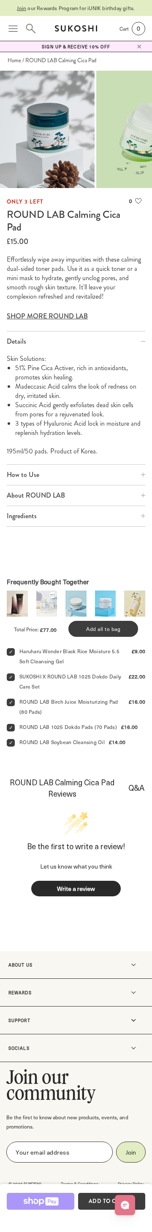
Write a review (76, 888)
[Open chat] (125, 1205)
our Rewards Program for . (76, 8)
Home (14, 60)
